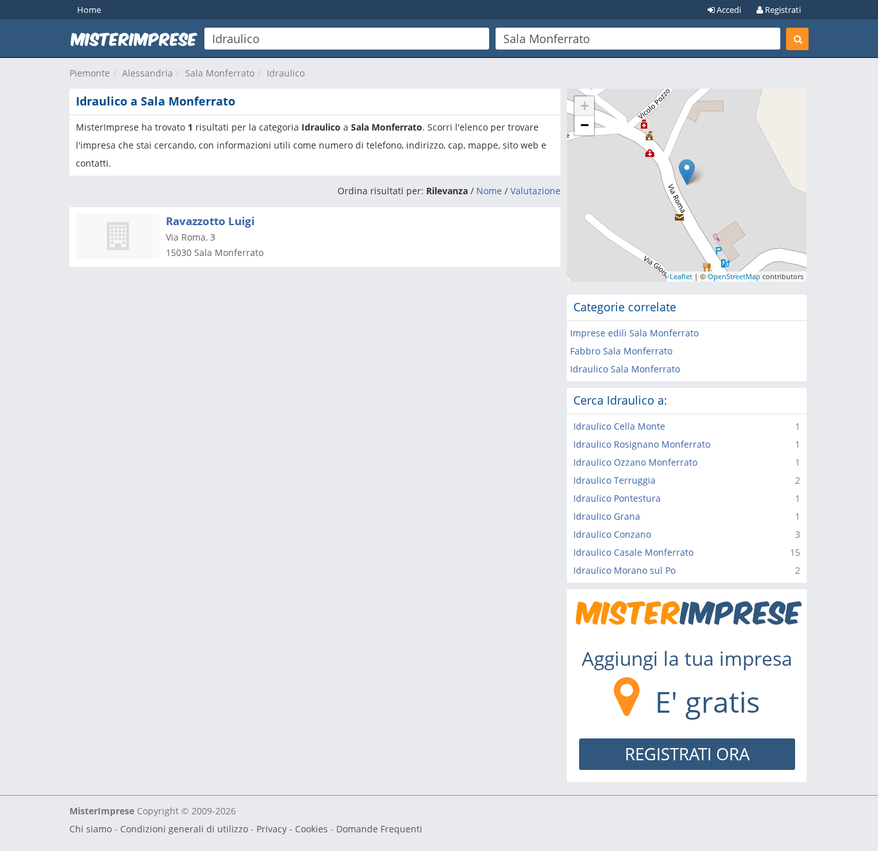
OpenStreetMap (734, 276)
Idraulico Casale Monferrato (633, 552)
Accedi (728, 9)
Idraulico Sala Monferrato (625, 369)
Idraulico (286, 73)
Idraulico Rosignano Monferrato (641, 444)
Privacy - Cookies (292, 829)
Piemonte (89, 73)
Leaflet (681, 276)
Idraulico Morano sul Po (624, 570)
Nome (489, 191)
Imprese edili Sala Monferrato (634, 333)
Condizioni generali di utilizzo (184, 829)
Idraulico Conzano (612, 534)
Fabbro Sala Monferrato (621, 351)
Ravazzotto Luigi (210, 221)
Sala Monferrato (220, 73)
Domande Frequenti (379, 829)
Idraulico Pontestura (617, 498)
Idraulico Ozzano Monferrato (635, 462)
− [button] (584, 125)
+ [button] (584, 106)
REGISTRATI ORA (687, 753)
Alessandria (147, 73)
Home (89, 9)
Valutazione (535, 191)
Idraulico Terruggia (614, 480)
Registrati (782, 9)
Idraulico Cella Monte (619, 426)
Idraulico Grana (606, 516)
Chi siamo (90, 829)
